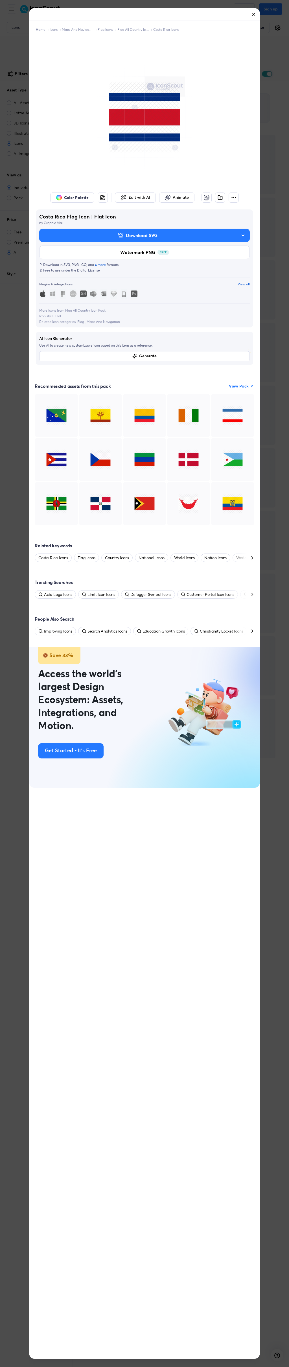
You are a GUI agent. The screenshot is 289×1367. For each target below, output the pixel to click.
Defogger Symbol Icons (150, 594)
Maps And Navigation (103, 322)
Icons (54, 29)
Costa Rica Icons (166, 29)
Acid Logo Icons (58, 594)
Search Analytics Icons (107, 631)
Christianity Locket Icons (221, 631)
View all (244, 284)
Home (40, 29)
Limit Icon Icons (101, 594)
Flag (81, 322)
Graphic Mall (54, 223)
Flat (58, 316)
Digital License (88, 270)
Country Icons (117, 557)
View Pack (239, 386)
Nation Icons (215, 557)
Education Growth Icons (164, 631)
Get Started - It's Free (71, 750)
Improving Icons (58, 631)
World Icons (184, 557)
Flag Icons (105, 29)
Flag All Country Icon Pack (133, 29)
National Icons (152, 557)
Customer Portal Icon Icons (210, 594)
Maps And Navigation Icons (77, 29)
